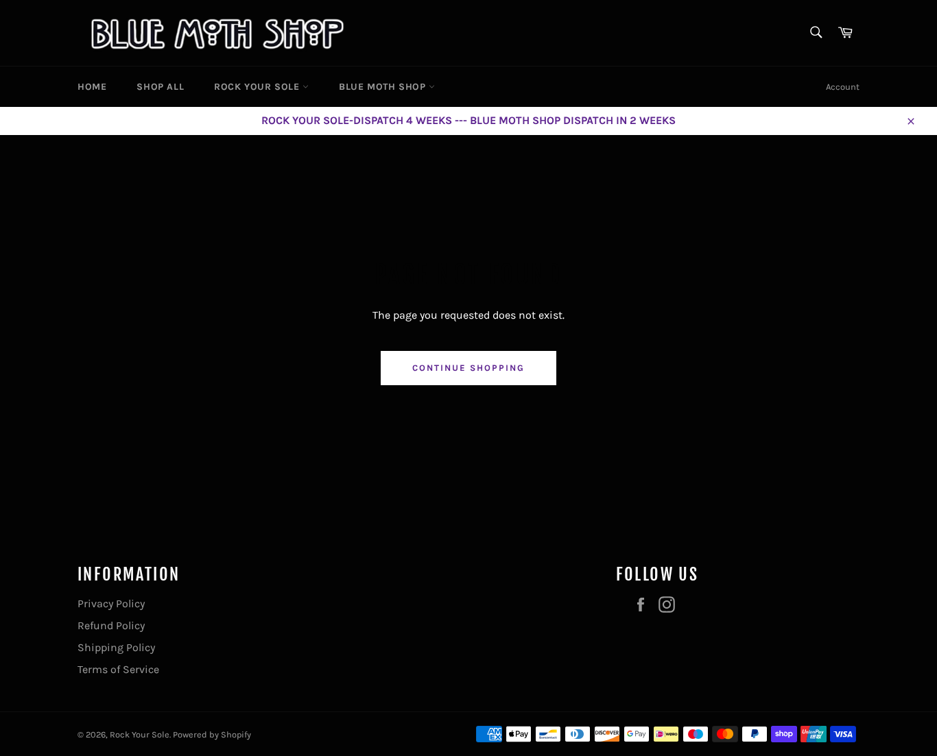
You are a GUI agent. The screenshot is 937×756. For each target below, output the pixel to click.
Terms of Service (118, 669)
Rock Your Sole (139, 734)
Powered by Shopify (212, 734)
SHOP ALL (160, 87)
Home (92, 87)
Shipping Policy (116, 647)
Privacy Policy (111, 603)
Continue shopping (468, 368)
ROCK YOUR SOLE (258, 87)
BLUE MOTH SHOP (384, 87)
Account (842, 87)
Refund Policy (111, 625)
